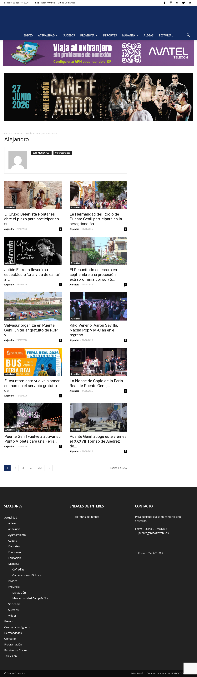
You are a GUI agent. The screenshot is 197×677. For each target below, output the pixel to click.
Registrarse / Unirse (45, 3)
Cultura (12, 540)
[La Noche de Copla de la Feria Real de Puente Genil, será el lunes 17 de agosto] (98, 362)
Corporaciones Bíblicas (26, 575)
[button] (188, 35)
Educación (14, 558)
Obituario (10, 638)
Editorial (166, 35)
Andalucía (14, 529)
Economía (14, 552)
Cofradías (18, 569)
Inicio (28, 35)
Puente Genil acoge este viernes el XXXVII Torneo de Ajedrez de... (98, 441)
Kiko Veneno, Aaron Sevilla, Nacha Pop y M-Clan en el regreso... (94, 330)
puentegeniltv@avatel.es (154, 533)
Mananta (128, 35)
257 (40, 468)
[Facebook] (164, 2)
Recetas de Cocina (15, 650)
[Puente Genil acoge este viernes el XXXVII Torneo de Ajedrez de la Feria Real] (98, 417)
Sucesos (69, 35)
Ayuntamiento (17, 535)
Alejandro (9, 229)
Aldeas (149, 35)
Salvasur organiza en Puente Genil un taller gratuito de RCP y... (31, 330)
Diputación (19, 592)
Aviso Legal (137, 673)
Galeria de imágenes (17, 627)
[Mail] (177, 2)
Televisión (10, 656)
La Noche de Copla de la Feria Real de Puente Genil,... (96, 383)
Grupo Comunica (66, 3)
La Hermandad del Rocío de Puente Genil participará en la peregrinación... (96, 219)
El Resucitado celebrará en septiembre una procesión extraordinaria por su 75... (93, 274)
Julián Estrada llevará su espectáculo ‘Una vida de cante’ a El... (32, 274)
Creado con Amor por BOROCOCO (166, 673)
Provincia (87, 35)
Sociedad (14, 604)
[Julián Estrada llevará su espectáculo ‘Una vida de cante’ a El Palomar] (33, 251)
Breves (8, 621)
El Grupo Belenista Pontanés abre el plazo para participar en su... (31, 219)
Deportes (110, 35)
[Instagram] (171, 2)
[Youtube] (190, 2)
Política (12, 581)
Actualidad (46, 35)
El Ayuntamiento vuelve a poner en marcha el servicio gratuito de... (32, 386)
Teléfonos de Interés (86, 517)
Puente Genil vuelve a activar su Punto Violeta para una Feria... (32, 439)
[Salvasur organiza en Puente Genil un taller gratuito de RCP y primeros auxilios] (33, 306)
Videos (12, 615)
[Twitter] (183, 2)
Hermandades (13, 633)
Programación (13, 644)
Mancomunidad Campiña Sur (30, 598)
